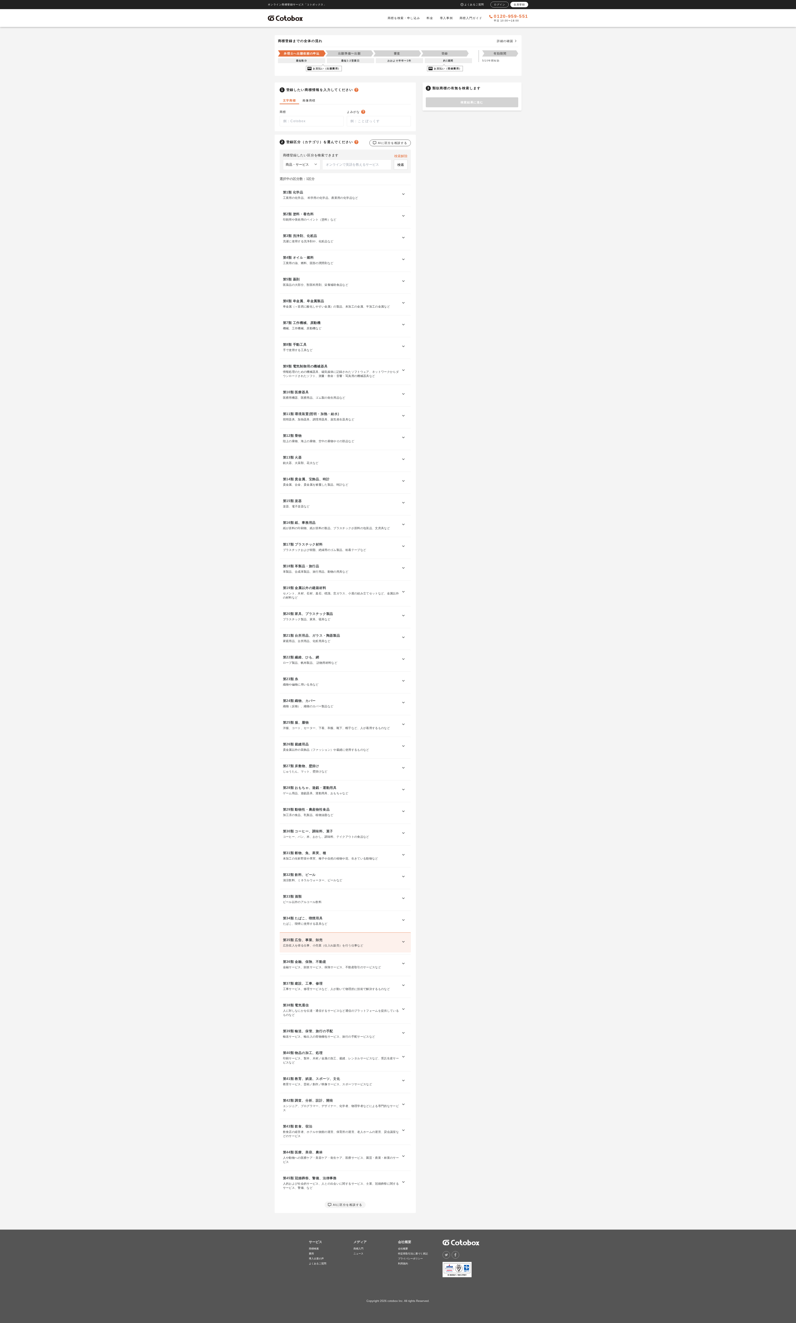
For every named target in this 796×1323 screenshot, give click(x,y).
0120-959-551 (511, 16)
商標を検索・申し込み (404, 18)
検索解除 (401, 156)
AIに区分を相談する (392, 143)
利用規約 (403, 1263)
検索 (400, 165)
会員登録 (519, 4)
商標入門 (358, 1248)
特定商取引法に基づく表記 (413, 1253)
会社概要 (403, 1248)
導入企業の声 (316, 1258)
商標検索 (314, 1248)
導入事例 (446, 18)
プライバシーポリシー (410, 1258)
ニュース (358, 1253)
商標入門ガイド (471, 18)
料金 (430, 18)
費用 (311, 1253)
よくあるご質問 (317, 1263)
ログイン (499, 4)
